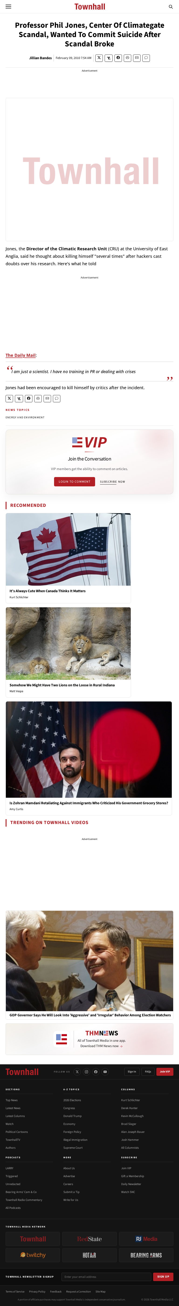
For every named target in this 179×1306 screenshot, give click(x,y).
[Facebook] (96, 1072)
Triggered (12, 1176)
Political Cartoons (17, 1132)
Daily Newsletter (131, 1184)
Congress (69, 1108)
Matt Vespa (16, 691)
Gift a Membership (132, 1176)
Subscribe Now (112, 482)
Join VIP (165, 1072)
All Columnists (130, 1148)
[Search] (170, 6)
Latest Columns (15, 1116)
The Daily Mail (21, 355)
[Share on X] (99, 58)
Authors (10, 1148)
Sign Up (163, 1277)
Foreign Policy (72, 1132)
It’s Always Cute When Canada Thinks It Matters (48, 591)
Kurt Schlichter (19, 597)
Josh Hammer (130, 1140)
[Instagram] (86, 1072)
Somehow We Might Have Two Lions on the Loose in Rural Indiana (62, 685)
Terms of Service (15, 1292)
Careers (68, 1184)
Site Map (101, 1292)
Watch (10, 1124)
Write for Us (70, 1200)
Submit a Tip (71, 1192)
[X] (77, 1072)
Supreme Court (73, 1148)
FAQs (148, 1072)
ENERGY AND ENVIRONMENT (25, 417)
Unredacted (13, 1184)
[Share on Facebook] (118, 58)
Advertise (69, 1176)
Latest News (13, 1108)
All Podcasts (13, 1208)
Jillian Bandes (40, 58)
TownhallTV (13, 1140)
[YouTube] (105, 1072)
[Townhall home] (22, 1072)
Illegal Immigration (75, 1140)
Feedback (56, 1292)
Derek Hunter (129, 1108)
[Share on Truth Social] (109, 58)
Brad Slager (128, 1124)
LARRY (9, 1168)
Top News (11, 1100)
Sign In (132, 1072)
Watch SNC (128, 1192)
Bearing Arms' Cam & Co (21, 1192)
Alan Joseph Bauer (133, 1132)
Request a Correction (78, 1292)
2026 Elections (72, 1100)
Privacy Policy (37, 1292)
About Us (69, 1168)
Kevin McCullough (132, 1116)
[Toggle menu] (8, 6)
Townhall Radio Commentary (24, 1200)
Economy (69, 1124)
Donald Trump (72, 1116)
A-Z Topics (71, 1089)
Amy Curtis (16, 809)
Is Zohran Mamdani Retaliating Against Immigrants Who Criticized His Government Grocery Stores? (89, 803)
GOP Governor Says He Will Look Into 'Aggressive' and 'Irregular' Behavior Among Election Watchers (90, 1015)
